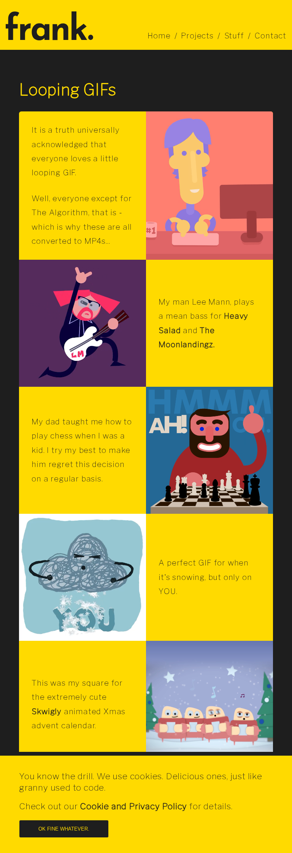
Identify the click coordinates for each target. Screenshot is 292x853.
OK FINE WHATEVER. (63, 829)
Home (159, 35)
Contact (270, 35)
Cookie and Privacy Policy (133, 806)
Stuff (234, 35)
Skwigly (47, 711)
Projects (197, 35)
